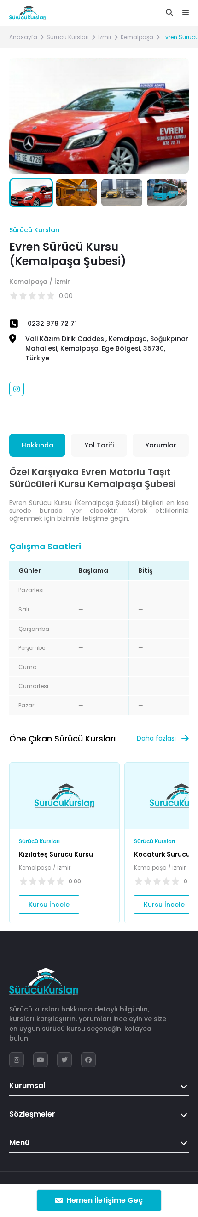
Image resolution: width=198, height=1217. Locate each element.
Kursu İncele (49, 904)
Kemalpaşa (137, 37)
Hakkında (37, 445)
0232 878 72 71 (52, 323)
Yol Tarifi (99, 445)
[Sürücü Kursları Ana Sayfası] (27, 13)
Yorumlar (161, 445)
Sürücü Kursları (68, 37)
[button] (171, 116)
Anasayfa (23, 37)
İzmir (104, 37)
